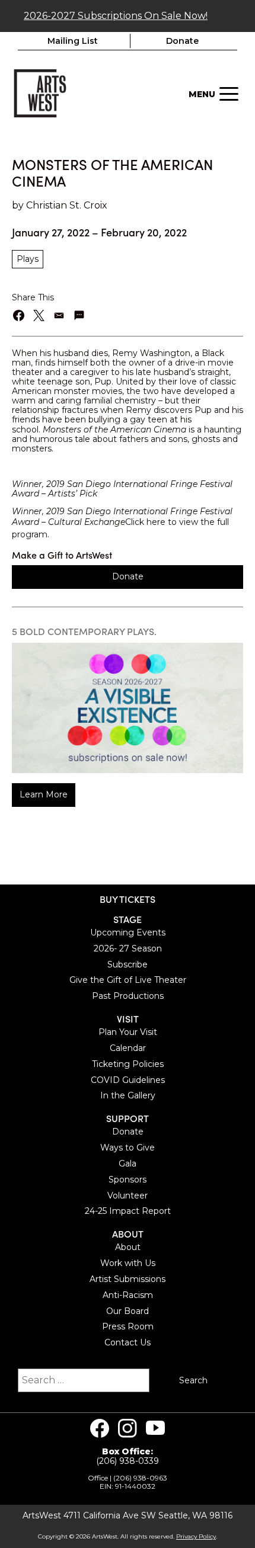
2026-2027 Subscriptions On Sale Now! (116, 15)
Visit (128, 1018)
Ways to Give (127, 1147)
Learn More (44, 794)
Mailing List (72, 41)
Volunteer (127, 1195)
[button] (19, 315)
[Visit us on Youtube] (155, 1428)
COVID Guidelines (128, 1080)
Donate (182, 41)
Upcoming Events (127, 932)
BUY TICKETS (127, 899)
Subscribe (127, 964)
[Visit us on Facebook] (99, 1428)
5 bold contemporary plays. (84, 630)
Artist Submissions (127, 1279)
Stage (127, 919)
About (128, 1233)
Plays (28, 259)
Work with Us (127, 1263)
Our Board (127, 1311)
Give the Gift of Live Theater (127, 980)
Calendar (128, 1048)
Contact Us (127, 1342)
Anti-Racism (128, 1295)
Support (127, 1118)
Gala (127, 1163)
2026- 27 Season (128, 948)
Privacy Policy (196, 1536)
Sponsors (127, 1179)
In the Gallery (127, 1095)
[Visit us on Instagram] (127, 1428)
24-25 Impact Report (128, 1211)
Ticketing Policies (128, 1064)
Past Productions (128, 996)
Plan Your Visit (127, 1032)
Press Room (128, 1326)
